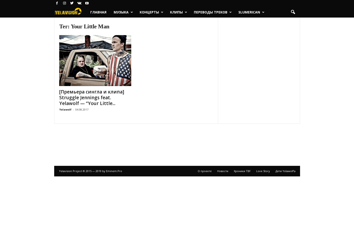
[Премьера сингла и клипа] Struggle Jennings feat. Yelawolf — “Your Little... (91, 97)
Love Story (263, 171)
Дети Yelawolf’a (285, 171)
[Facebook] (57, 3)
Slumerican (249, 12)
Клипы (176, 12)
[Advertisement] (177, 142)
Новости (222, 171)
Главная (98, 12)
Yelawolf (65, 109)
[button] (293, 12)
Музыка (121, 12)
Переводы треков (210, 12)
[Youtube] (87, 3)
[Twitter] (72, 3)
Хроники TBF (242, 171)
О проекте (205, 171)
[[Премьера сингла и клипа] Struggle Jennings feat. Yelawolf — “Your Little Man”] (95, 60)
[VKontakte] (79, 3)
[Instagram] (64, 3)
